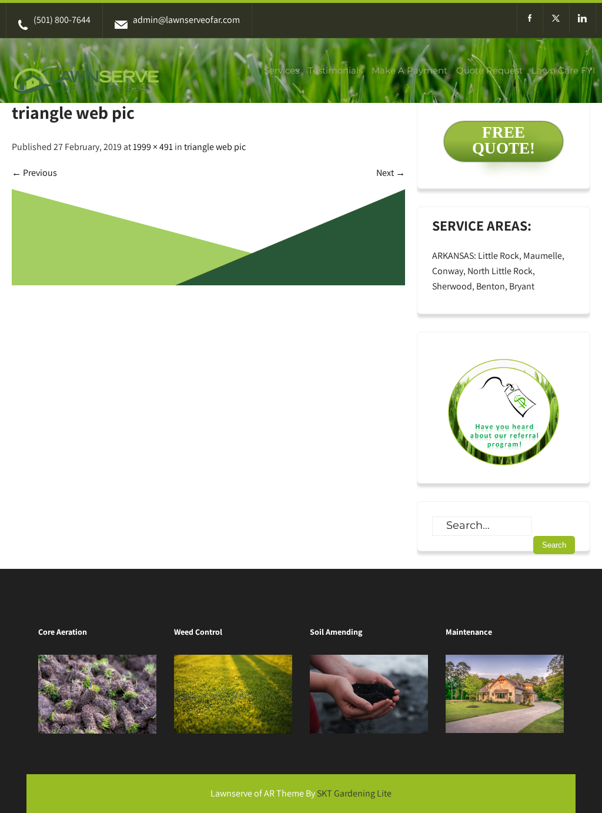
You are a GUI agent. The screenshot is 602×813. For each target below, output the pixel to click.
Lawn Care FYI (563, 70)
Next (390, 172)
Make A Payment (409, 70)
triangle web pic (215, 147)
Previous (34, 172)
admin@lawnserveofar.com (186, 20)
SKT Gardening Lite (354, 793)
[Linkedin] (583, 18)
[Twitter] (556, 18)
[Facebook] (530, 18)
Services (281, 70)
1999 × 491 (153, 147)
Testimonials (335, 70)
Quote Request (489, 70)
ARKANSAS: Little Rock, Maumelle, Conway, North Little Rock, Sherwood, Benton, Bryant (498, 270)
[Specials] (503, 407)
